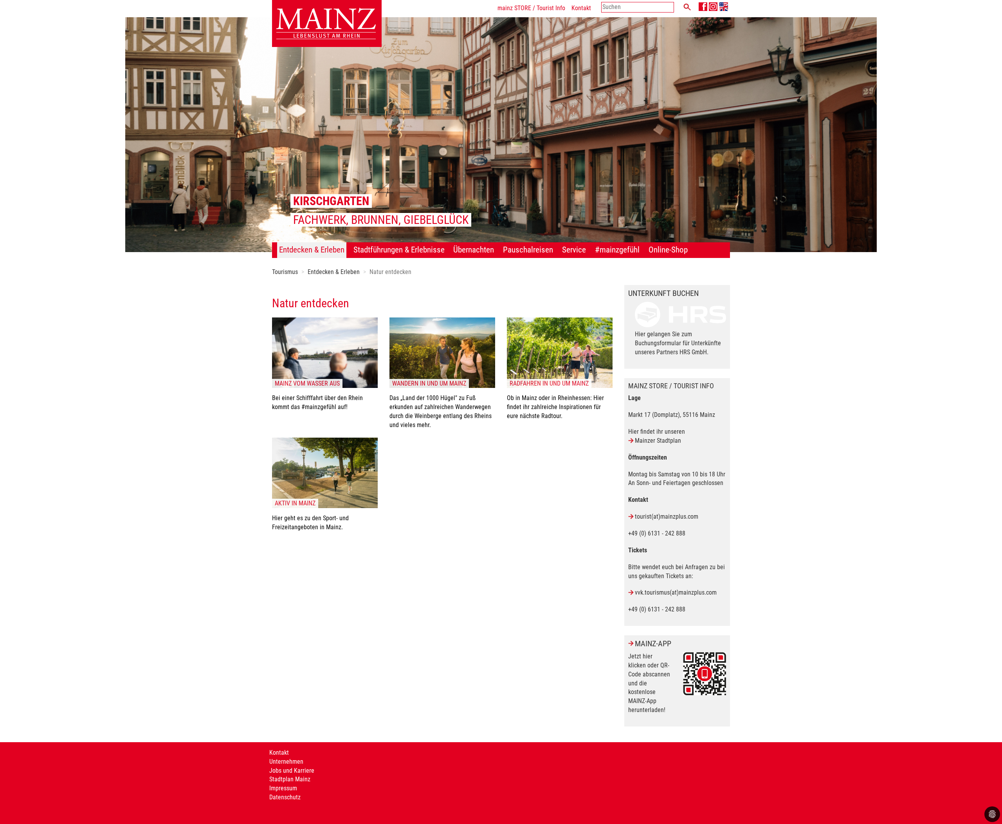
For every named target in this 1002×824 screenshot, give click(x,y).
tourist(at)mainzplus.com (666, 516)
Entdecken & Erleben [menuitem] (311, 249)
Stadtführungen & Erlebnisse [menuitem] (399, 249)
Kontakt (581, 8)
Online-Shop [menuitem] (668, 249)
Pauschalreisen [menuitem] (528, 249)
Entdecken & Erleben (334, 272)
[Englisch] (723, 6)
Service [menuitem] (574, 249)
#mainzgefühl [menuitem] (617, 249)
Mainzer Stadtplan (658, 440)
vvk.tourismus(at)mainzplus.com (676, 592)
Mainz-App (653, 643)
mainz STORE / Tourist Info (531, 8)
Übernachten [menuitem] (473, 249)
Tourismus (285, 272)
